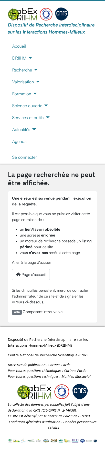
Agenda (19, 141)
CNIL (37, 410)
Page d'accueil (33, 274)
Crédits (53, 427)
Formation (21, 93)
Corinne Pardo (59, 364)
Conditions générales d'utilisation (34, 422)
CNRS (83, 355)
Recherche (22, 69)
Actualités (21, 129)
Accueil (19, 46)
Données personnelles (79, 422)
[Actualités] (33, 129)
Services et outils (28, 117)
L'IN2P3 (84, 416)
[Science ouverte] (45, 105)
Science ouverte (27, 105)
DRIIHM (19, 58)
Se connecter (24, 157)
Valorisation (23, 81)
